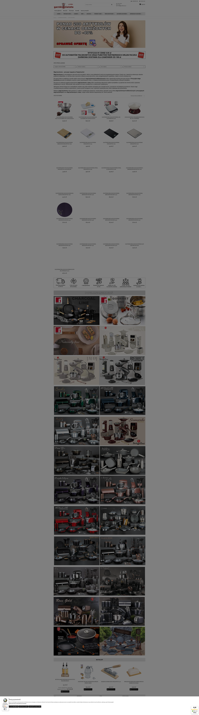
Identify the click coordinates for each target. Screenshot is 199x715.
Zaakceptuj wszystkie (35, 706)
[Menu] (8, 698)
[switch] (5, 709)
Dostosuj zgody (23, 706)
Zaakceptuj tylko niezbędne (10, 706)
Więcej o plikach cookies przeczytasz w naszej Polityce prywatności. (14, 703)
